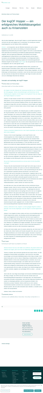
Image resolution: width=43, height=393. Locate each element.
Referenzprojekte (15, 373)
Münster (14, 382)
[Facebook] (35, 310)
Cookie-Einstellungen (5, 390)
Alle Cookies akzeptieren (28, 390)
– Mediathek (24, 378)
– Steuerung (4, 375)
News (23, 376)
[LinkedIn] (39, 310)
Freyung (14, 378)
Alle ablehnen (37, 390)
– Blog (23, 379)
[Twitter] (37, 310)
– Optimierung (4, 376)
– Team (23, 373)
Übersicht (3, 372)
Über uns (24, 372)
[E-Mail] (42, 310)
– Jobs (23, 375)
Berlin (14, 375)
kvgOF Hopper (22, 61)
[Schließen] (41, 385)
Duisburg (14, 376)
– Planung (4, 373)
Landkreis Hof (15, 379)
